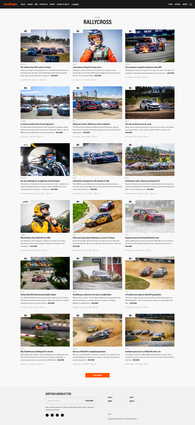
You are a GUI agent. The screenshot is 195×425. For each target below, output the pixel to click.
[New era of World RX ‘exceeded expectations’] (97, 330)
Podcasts (44, 4)
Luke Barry (77, 80)
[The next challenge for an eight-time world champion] (45, 159)
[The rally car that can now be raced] (149, 103)
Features (23, 64)
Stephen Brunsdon (27, 193)
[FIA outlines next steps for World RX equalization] (149, 273)
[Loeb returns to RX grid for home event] (97, 46)
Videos (52, 4)
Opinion (127, 64)
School (178, 4)
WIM (36, 4)
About (185, 4)
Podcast (23, 235)
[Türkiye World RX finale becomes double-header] (45, 273)
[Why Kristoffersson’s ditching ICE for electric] (45, 330)
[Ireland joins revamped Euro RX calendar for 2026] (97, 159)
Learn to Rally (63, 4)
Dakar (30, 4)
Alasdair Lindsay (131, 193)
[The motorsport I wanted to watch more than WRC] (149, 46)
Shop (171, 4)
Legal (109, 414)
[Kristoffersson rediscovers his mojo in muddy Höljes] (97, 273)
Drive (110, 401)
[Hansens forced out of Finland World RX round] (149, 216)
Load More (97, 375)
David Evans (77, 250)
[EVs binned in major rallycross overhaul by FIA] (149, 159)
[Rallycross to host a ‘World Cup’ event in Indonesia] (97, 103)
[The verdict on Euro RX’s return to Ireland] (45, 46)
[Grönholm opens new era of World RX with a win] (149, 330)
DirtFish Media (26, 80)
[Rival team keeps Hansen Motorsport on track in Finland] (97, 216)
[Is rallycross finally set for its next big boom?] (45, 103)
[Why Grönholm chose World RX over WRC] (45, 216)
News (74, 64)
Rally (23, 4)
